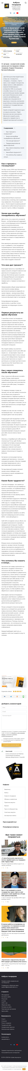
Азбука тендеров (16, 3)
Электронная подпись (7, 1029)
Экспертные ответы (10, 815)
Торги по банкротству (10, 809)
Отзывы (3, 1001)
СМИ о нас (4, 1003)
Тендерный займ (6, 1025)
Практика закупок (9, 802)
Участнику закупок (9, 812)
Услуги (3, 1019)
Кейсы (14, 42)
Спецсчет (4, 1021)
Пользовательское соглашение (10, 1052)
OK (24, 1069)
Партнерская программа (8, 1009)
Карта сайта (4, 1011)
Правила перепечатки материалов (11, 1050)
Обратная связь (5, 1005)
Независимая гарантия (7, 1027)
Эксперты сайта (5, 997)
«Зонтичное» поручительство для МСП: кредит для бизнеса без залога (14, 960)
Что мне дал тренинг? (13, 141)
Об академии (5, 995)
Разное (6, 805)
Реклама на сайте (6, 1007)
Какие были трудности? (13, 152)
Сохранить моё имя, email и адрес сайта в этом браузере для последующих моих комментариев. (13, 740)
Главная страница (8, 20)
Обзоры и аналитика (10, 799)
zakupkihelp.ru (5, 1039)
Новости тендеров (10, 796)
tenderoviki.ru (5, 1037)
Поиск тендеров (6, 1023)
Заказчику (7, 789)
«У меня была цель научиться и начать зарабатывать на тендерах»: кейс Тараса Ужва (13, 859)
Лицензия (4, 999)
